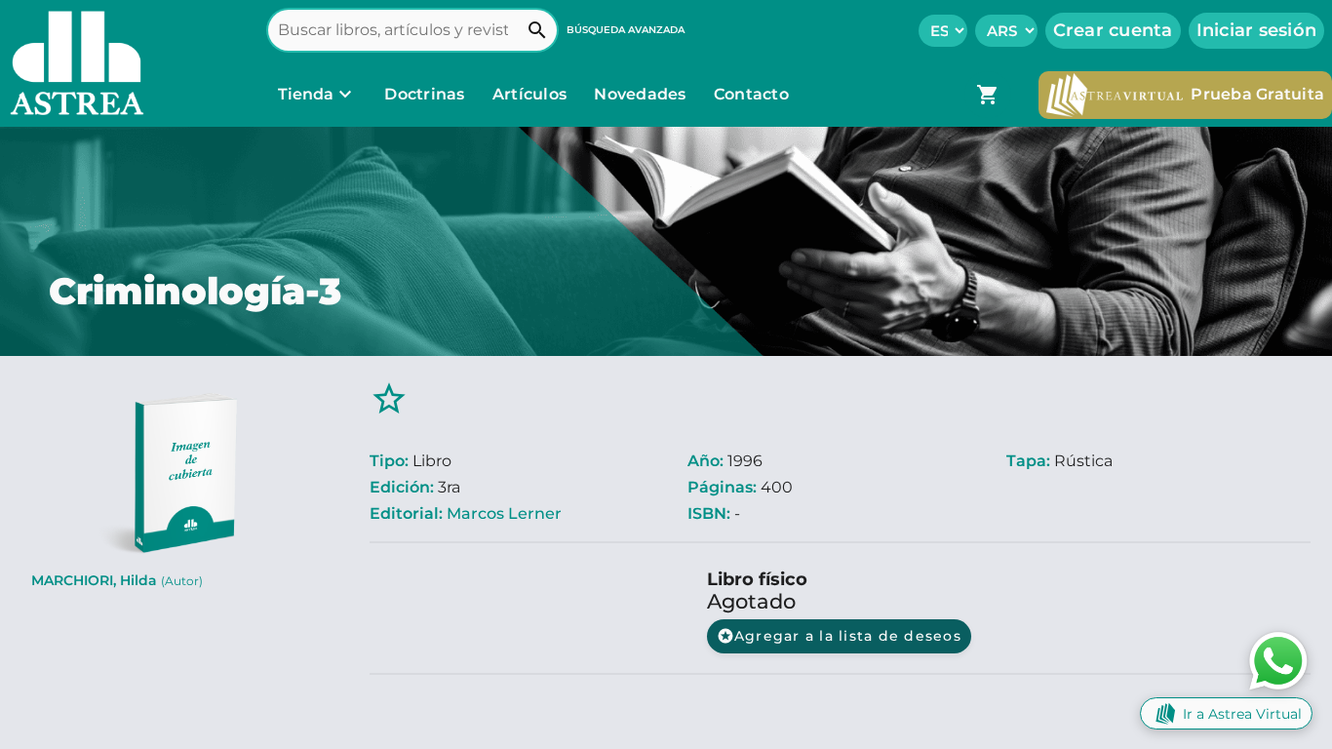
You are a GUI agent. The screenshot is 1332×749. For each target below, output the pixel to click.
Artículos (531, 94)
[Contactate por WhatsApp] (1278, 659)
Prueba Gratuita (1257, 94)
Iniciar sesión (1256, 30)
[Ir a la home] (72, 63)
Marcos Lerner (504, 513)
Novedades (642, 94)
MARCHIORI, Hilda (117, 580)
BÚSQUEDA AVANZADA (626, 29)
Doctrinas (424, 94)
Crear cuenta (1113, 30)
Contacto (751, 94)
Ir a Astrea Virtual (1242, 714)
